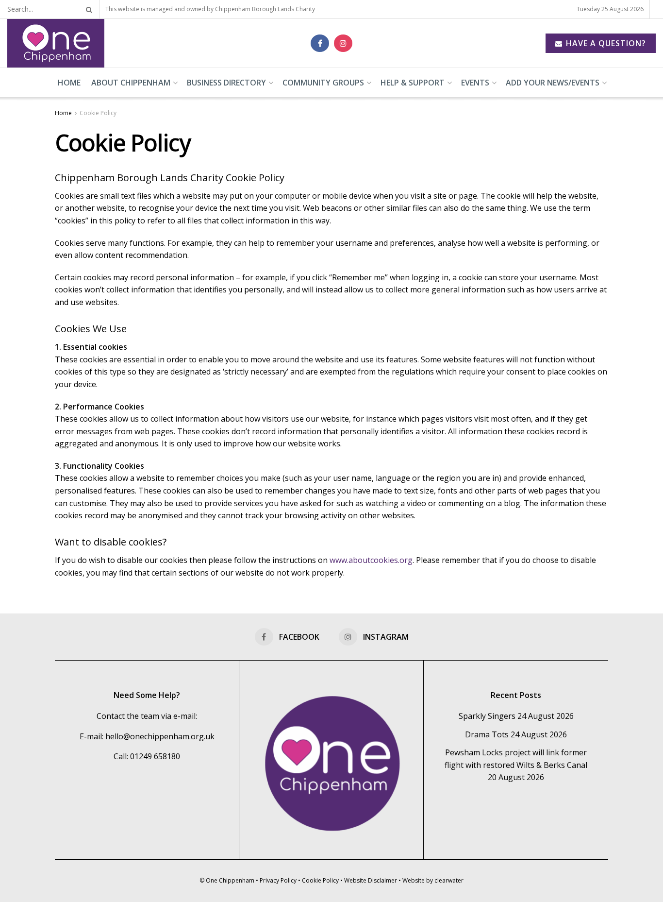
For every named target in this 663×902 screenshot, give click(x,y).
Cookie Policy (98, 113)
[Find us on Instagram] (343, 43)
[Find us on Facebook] (320, 43)
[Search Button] (87, 9)
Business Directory (226, 82)
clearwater (449, 880)
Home (69, 82)
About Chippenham (130, 82)
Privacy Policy (278, 880)
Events (475, 82)
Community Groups (323, 82)
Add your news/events (552, 82)
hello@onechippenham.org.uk (160, 736)
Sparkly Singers (487, 716)
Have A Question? (605, 43)
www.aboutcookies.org (371, 560)
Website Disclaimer (370, 880)
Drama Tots (487, 734)
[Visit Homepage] (55, 43)
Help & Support (413, 82)
